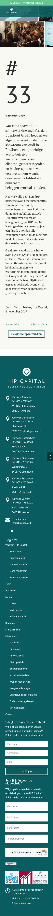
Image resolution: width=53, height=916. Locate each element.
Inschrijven (11, 864)
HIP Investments (18, 616)
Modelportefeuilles (19, 675)
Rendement (16, 649)
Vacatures (10, 590)
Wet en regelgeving (20, 681)
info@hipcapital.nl (21, 523)
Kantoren (10, 623)
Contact (16, 3)
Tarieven (14, 642)
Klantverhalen (12, 629)
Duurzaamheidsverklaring (23, 694)
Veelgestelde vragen (20, 688)
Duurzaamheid (17, 558)
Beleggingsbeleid (18, 668)
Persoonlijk (15, 551)
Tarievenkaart (17, 707)
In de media (16, 610)
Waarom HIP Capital (16, 545)
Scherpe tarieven (19, 577)
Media (8, 597)
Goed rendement (18, 571)
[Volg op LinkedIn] (11, 530)
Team (8, 584)
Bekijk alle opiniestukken (26, 334)
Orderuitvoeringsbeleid (21, 701)
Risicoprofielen (17, 662)
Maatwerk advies (19, 564)
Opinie (13, 603)
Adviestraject (16, 655)
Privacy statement (21, 903)
